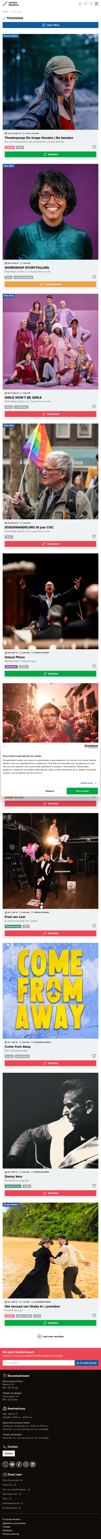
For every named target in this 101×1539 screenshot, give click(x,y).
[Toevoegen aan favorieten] (94, 147)
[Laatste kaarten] (50, 227)
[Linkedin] (33, 1464)
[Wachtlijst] (50, 876)
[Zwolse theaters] (14, 3)
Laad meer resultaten (53, 1336)
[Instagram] (26, 1464)
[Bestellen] (50, 97)
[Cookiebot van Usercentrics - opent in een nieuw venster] (86, 746)
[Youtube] (12, 1464)
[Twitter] (5, 1464)
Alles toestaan (82, 791)
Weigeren (50, 791)
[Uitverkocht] (50, 357)
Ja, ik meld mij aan (86, 1362)
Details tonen (87, 783)
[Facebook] (19, 1464)
